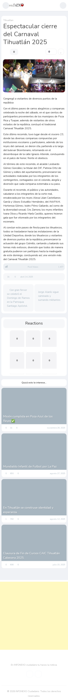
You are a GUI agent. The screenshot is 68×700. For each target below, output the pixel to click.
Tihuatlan (8, 20)
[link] (61, 52)
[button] (5, 5)
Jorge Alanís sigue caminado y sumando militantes (49, 296)
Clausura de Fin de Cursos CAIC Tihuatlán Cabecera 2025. (31, 555)
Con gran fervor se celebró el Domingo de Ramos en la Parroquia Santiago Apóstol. (18, 298)
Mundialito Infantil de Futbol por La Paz (30, 466)
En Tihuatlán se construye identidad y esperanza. (28, 510)
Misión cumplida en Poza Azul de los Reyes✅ (28, 418)
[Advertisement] (34, 616)
